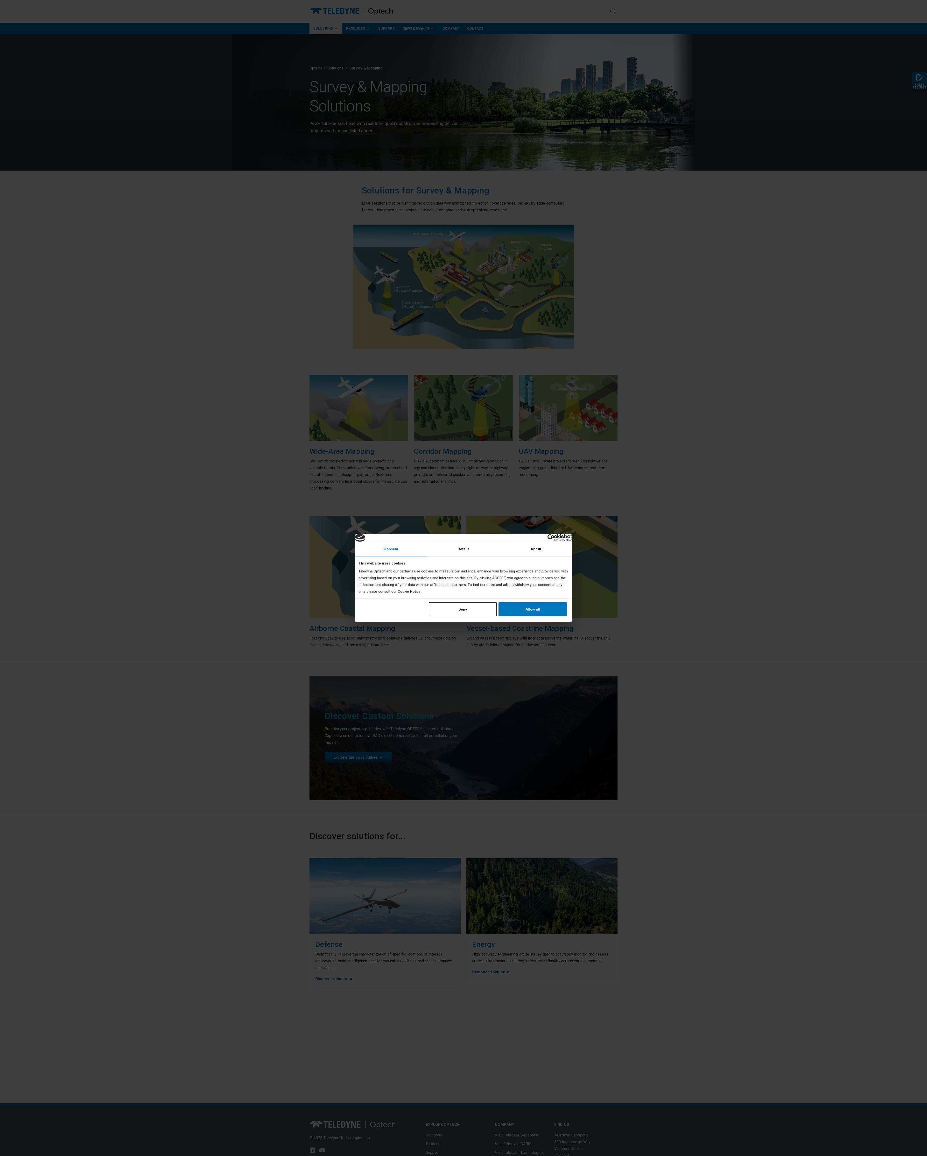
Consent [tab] (391, 549)
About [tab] (536, 549)
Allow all (533, 609)
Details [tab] (463, 549)
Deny (462, 609)
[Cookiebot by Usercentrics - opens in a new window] (551, 538)
